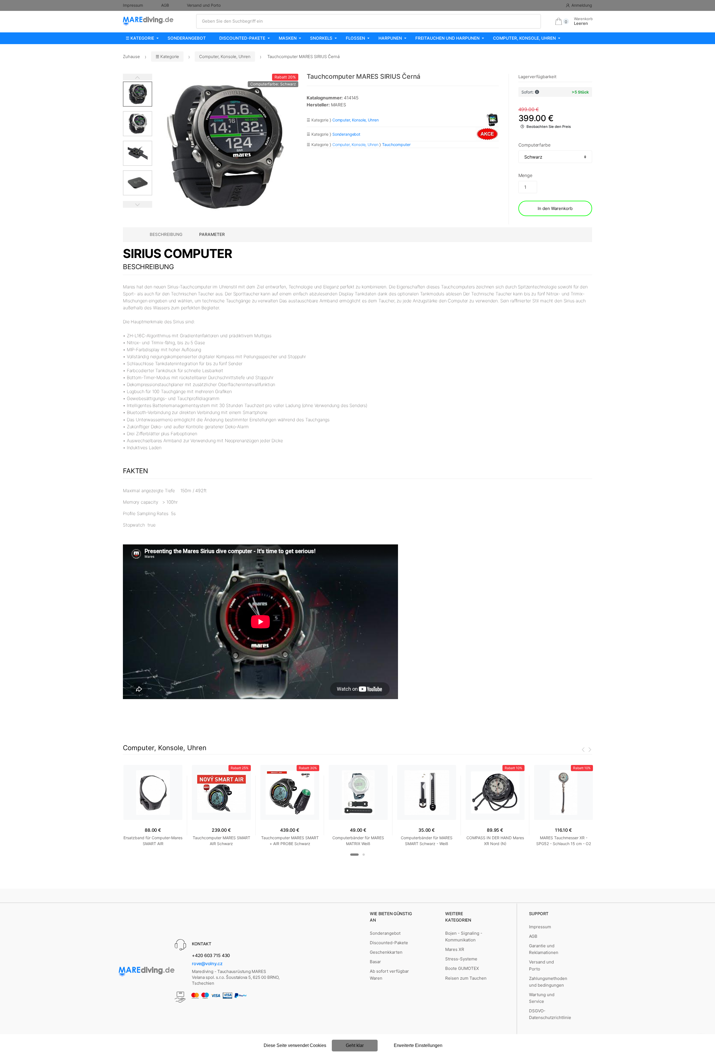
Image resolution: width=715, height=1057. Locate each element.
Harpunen (390, 38)
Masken (288, 38)
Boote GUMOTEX (462, 968)
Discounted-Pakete (242, 38)
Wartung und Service (541, 998)
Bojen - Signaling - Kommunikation (463, 937)
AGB (165, 5)
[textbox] (369, 21)
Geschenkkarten (386, 952)
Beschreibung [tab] (166, 234)
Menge (525, 175)
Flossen (355, 38)
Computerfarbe (534, 145)
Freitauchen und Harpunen (447, 38)
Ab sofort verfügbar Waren (389, 974)
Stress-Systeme (461, 959)
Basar (375, 961)
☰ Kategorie (140, 38)
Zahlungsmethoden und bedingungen (548, 982)
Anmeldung (581, 5)
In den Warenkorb (555, 208)
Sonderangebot (187, 38)
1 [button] (354, 854)
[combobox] (369, 21)
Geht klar (355, 1045)
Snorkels (321, 38)
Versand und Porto (204, 5)
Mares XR (454, 949)
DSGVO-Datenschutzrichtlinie (550, 1014)
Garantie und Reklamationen (543, 949)
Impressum (133, 5)
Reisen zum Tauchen (466, 978)
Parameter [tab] (212, 234)
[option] (225, 147)
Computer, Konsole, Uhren (524, 38)
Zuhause (131, 56)
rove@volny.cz (207, 963)
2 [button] (364, 854)
